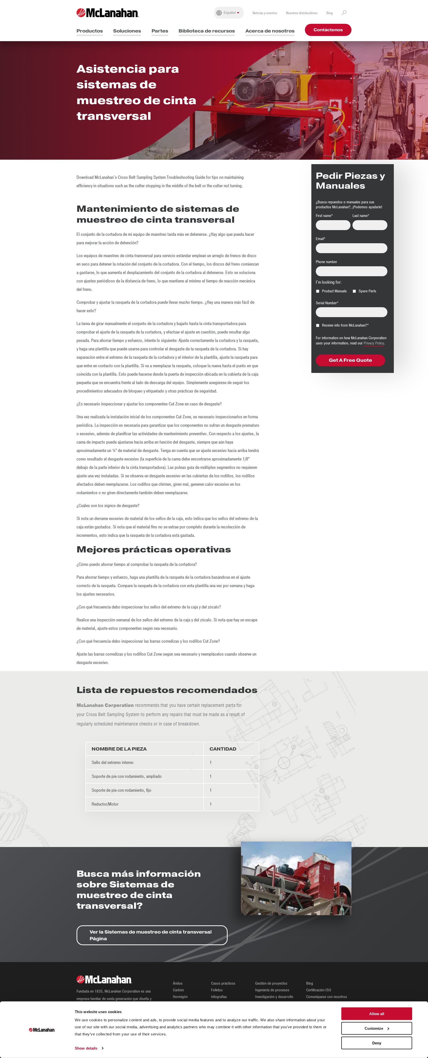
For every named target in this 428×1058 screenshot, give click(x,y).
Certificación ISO (318, 990)
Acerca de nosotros (269, 31)
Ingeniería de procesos (272, 990)
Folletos (217, 990)
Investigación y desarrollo (274, 996)
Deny (376, 1043)
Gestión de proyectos (271, 983)
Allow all (376, 1014)
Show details (86, 1048)
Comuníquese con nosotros (326, 996)
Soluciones (127, 31)
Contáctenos (328, 29)
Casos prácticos (223, 983)
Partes (160, 31)
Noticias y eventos (265, 13)
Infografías (219, 996)
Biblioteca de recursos (207, 31)
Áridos (178, 983)
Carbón (178, 990)
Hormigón (180, 996)
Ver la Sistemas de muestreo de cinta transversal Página (151, 935)
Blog (329, 13)
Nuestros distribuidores (302, 13)
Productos (90, 31)
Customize (374, 1028)
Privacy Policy (374, 343)
